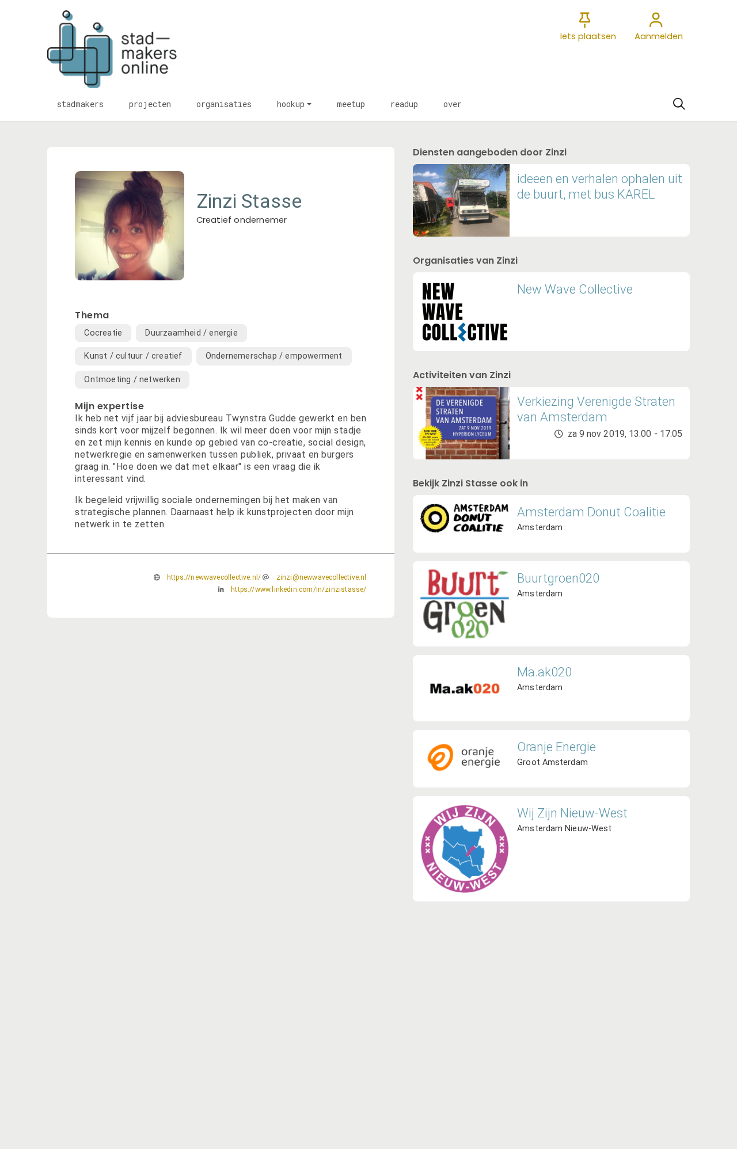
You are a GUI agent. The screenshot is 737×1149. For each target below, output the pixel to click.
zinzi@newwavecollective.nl (321, 577)
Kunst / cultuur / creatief (133, 356)
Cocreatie (103, 333)
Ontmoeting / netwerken (132, 380)
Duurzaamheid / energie (191, 333)
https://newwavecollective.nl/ (214, 577)
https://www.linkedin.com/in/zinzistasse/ (298, 589)
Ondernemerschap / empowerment (274, 356)
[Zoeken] (679, 104)
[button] (80, 104)
